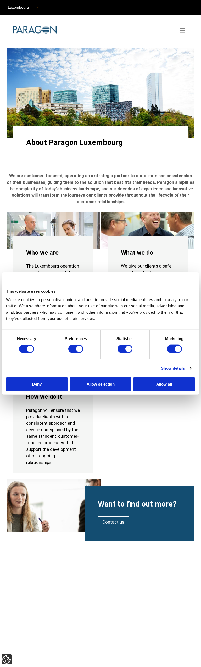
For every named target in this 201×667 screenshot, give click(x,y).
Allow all (164, 384)
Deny (37, 384)
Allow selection (101, 384)
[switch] (75, 349)
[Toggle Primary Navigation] (182, 30)
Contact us (113, 522)
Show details (173, 368)
